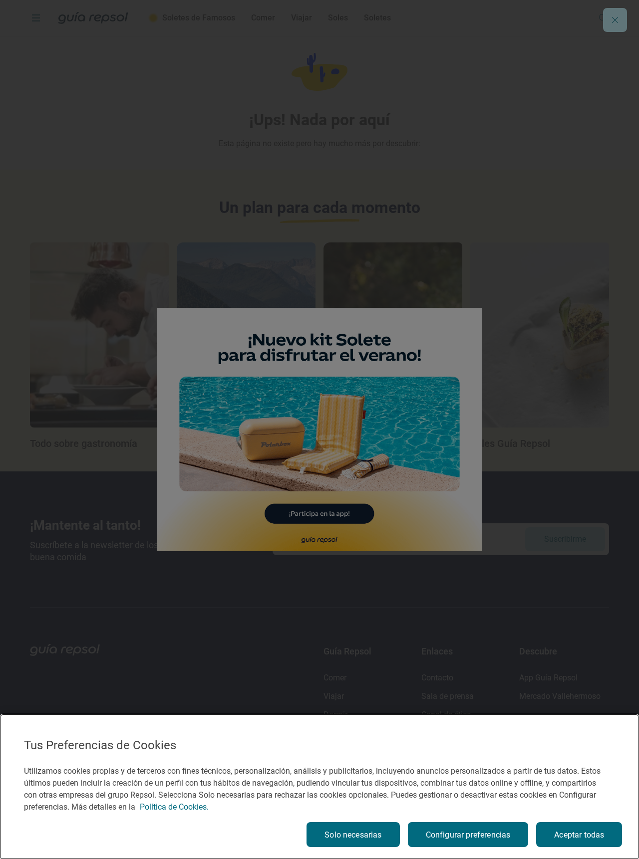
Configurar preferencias (468, 835)
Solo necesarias (352, 835)
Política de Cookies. (174, 807)
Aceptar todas (579, 835)
